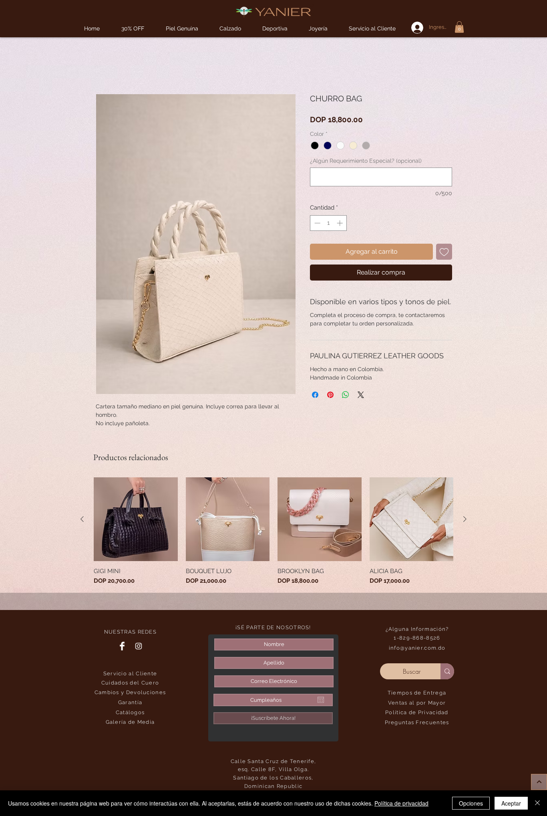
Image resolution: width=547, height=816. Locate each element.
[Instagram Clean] (138, 647)
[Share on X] (361, 396)
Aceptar (511, 803)
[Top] (539, 782)
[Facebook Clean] (122, 647)
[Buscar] (447, 673)
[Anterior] (82, 520)
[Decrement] (316, 224)
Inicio (103, 66)
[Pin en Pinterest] (330, 396)
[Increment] (340, 224)
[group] (273, 533)
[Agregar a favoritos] (444, 253)
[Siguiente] (465, 520)
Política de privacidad (401, 803)
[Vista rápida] (136, 521)
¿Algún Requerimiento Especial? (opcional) (366, 162)
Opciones (471, 803)
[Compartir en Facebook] (315, 396)
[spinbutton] (328, 224)
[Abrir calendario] (321, 701)
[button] (274, 28)
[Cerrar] (537, 803)
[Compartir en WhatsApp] (345, 396)
